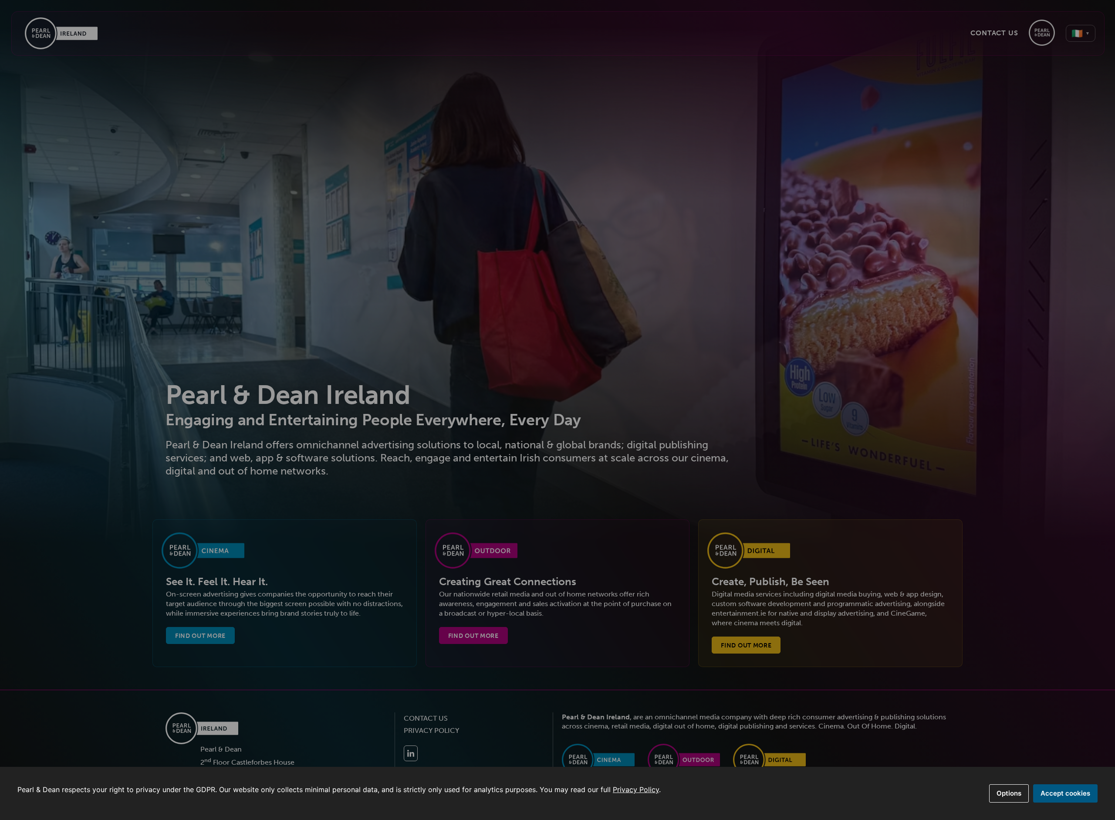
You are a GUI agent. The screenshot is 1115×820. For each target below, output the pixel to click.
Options (1009, 793)
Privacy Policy (636, 789)
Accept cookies (1065, 793)
